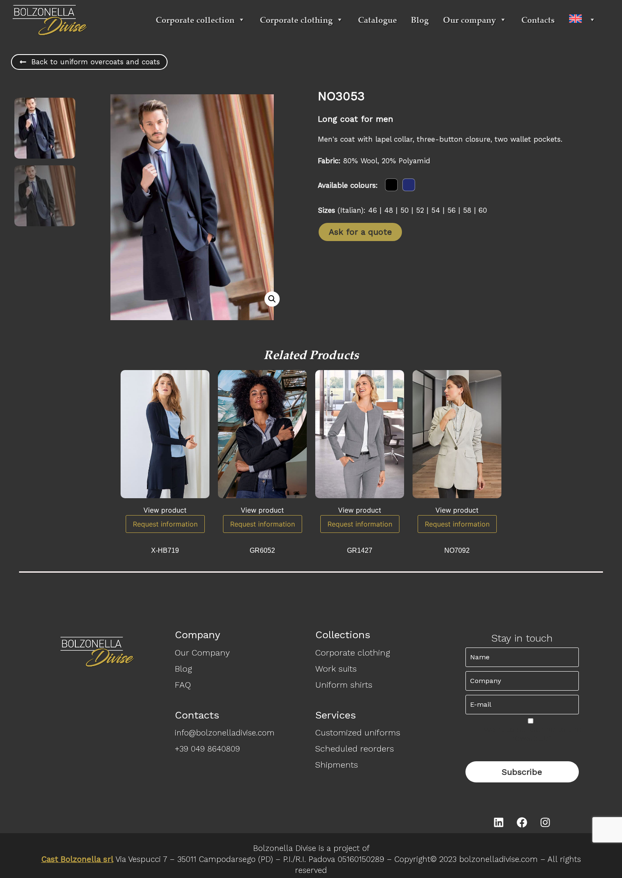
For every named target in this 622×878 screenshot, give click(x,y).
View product (165, 510)
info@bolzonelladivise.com (225, 733)
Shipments (336, 765)
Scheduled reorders (354, 749)
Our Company (202, 653)
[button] (272, 299)
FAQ (183, 685)
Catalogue (377, 19)
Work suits (336, 669)
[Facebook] (522, 822)
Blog (420, 19)
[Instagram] (545, 822)
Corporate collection (195, 19)
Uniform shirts (343, 685)
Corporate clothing (296, 19)
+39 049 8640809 (207, 749)
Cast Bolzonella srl (77, 859)
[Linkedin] (498, 822)
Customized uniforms (357, 732)
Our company (469, 19)
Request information (165, 524)
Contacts (538, 19)
